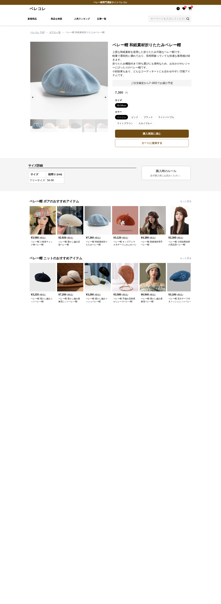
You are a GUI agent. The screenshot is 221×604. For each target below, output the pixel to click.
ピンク (134, 117)
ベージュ (121, 117)
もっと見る (185, 201)
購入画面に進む (152, 133)
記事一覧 (101, 18)
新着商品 (32, 18)
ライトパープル (166, 117)
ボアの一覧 (55, 32)
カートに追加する (152, 143)
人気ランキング (82, 18)
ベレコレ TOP (37, 32)
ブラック (148, 117)
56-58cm (121, 105)
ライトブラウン (125, 123)
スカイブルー (145, 123)
